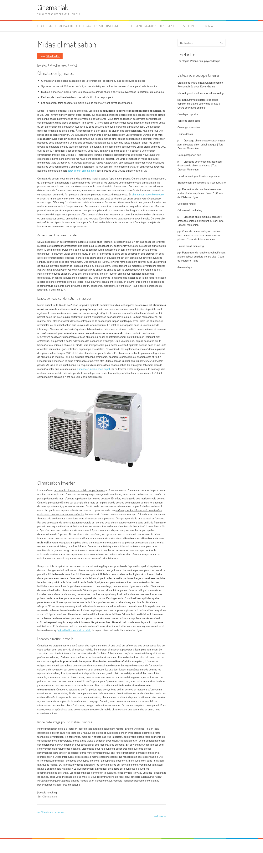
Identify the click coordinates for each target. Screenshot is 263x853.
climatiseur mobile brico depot (93, 369)
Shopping (189, 26)
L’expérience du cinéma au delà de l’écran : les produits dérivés (78, 26)
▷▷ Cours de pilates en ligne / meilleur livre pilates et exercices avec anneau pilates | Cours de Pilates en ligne (199, 235)
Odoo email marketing (190, 210)
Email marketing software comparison (198, 176)
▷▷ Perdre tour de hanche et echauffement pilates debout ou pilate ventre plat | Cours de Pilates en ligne (201, 256)
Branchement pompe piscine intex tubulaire (202, 182)
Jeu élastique (185, 267)
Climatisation (53, 56)
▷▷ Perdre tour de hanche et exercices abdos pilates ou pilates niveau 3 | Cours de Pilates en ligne (200, 193)
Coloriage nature (187, 203)
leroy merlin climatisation (82, 170)
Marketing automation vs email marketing (201, 93)
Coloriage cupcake (188, 114)
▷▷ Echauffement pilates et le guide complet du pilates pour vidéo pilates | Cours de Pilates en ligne (199, 104)
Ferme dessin (185, 134)
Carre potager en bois (189, 155)
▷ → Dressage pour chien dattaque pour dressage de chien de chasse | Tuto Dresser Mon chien (200, 165)
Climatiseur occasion (50, 812)
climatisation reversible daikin (74, 630)
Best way (159, 816)
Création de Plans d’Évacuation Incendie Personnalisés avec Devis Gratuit (200, 84)
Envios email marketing (191, 246)
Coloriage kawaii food (189, 127)
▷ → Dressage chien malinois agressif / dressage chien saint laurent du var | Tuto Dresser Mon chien (201, 221)
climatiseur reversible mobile (148, 194)
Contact (210, 26)
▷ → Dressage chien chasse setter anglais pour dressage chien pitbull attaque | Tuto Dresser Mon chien (201, 144)
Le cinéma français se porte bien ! (152, 26)
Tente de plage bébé (189, 120)
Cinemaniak (52, 7)
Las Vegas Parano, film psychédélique (199, 61)
